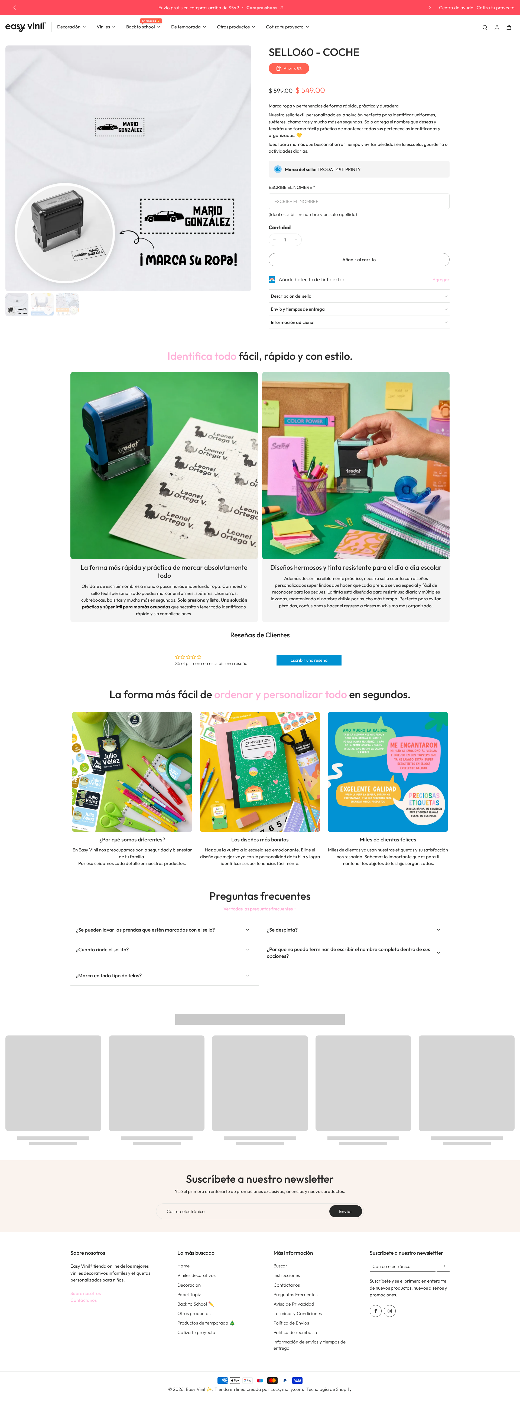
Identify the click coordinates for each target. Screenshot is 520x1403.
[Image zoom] (128, 168)
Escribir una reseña (309, 660)
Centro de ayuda (456, 7)
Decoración (189, 1285)
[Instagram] (390, 1311)
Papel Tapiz (189, 1294)
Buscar (280, 1265)
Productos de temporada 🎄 (206, 1323)
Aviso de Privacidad (294, 1304)
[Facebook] (376, 1311)
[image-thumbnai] (16, 304)
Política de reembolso (295, 1332)
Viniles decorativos (196, 1275)
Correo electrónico (186, 1211)
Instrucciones (287, 1275)
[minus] (274, 239)
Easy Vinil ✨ (199, 1389)
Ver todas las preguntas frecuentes (258, 909)
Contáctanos (83, 1300)
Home (183, 1265)
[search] (485, 27)
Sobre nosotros (85, 1293)
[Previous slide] (15, 7)
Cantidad (280, 227)
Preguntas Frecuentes (295, 1294)
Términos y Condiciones (298, 1313)
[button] (359, 259)
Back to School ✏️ (195, 1304)
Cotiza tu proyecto (496, 7)
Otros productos (193, 1313)
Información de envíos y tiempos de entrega (310, 1345)
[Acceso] (497, 26)
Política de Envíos (291, 1323)
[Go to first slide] (430, 7)
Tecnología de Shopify (329, 1389)
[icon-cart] (509, 27)
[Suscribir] (443, 1266)
